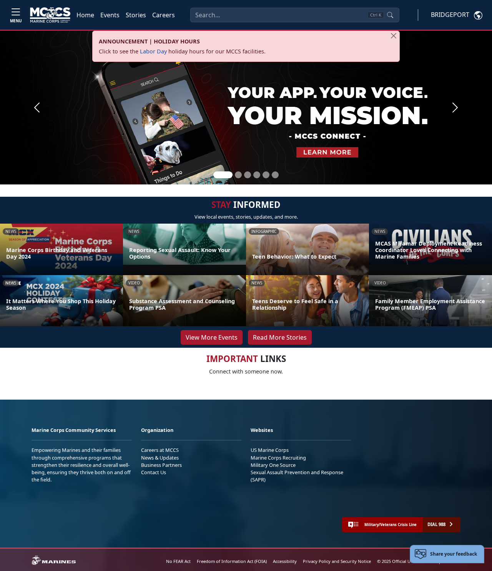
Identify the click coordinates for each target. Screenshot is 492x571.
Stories (136, 15)
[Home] (50, 15)
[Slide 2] (238, 174)
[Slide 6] (275, 174)
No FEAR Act (178, 561)
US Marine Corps (270, 450)
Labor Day (153, 51)
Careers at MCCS (160, 450)
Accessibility (285, 561)
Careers (163, 15)
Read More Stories (280, 337)
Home (85, 15)
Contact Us (153, 472)
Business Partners (161, 464)
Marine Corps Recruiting (278, 457)
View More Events (212, 337)
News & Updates (160, 457)
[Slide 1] (223, 174)
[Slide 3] (247, 174)
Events (110, 15)
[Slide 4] (256, 174)
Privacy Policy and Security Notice (337, 561)
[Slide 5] (266, 174)
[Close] (393, 35)
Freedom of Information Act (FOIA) (232, 561)
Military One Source (273, 464)
